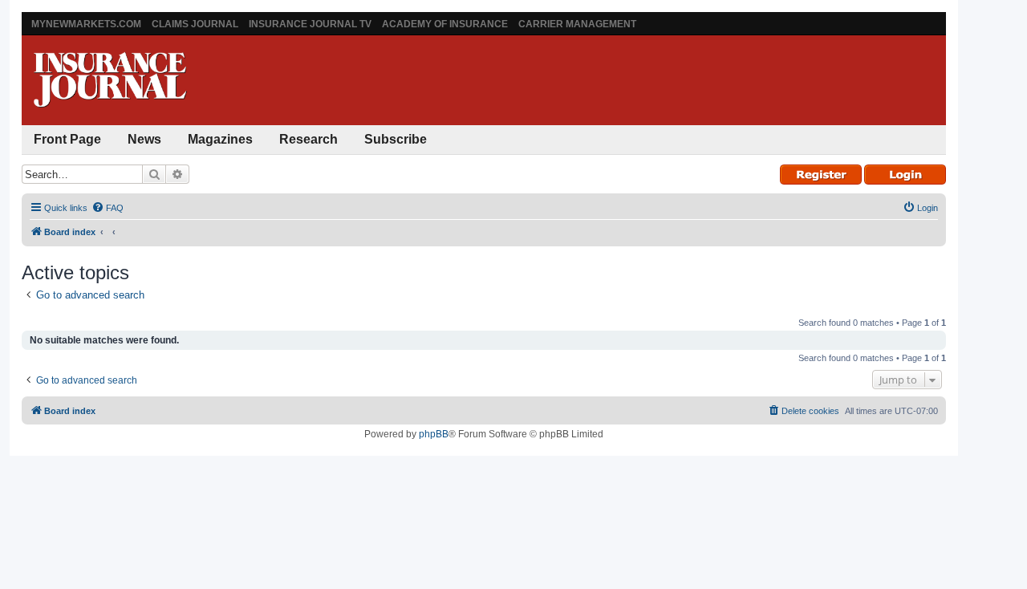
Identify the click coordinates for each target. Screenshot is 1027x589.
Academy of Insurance (445, 24)
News (144, 139)
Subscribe (395, 139)
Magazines (220, 139)
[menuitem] (107, 207)
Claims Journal (195, 24)
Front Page (67, 139)
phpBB (434, 434)
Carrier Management (577, 24)
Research (308, 139)
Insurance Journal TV (310, 24)
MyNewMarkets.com (86, 24)
